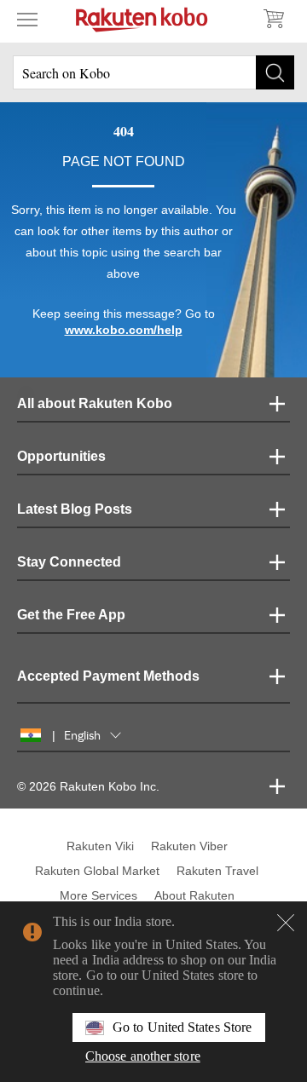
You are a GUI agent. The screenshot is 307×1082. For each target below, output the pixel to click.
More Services (98, 895)
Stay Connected (69, 562)
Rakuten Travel (217, 871)
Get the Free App (71, 614)
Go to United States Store (182, 1027)
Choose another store (142, 1056)
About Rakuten (194, 895)
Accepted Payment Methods (108, 676)
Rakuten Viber (189, 846)
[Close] (285, 922)
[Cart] (273, 18)
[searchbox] (153, 72)
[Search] (275, 72)
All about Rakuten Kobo (94, 403)
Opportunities (61, 456)
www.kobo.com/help (123, 330)
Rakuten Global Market (97, 871)
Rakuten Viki (100, 846)
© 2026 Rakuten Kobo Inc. (88, 786)
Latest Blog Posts (74, 509)
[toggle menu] (27, 18)
